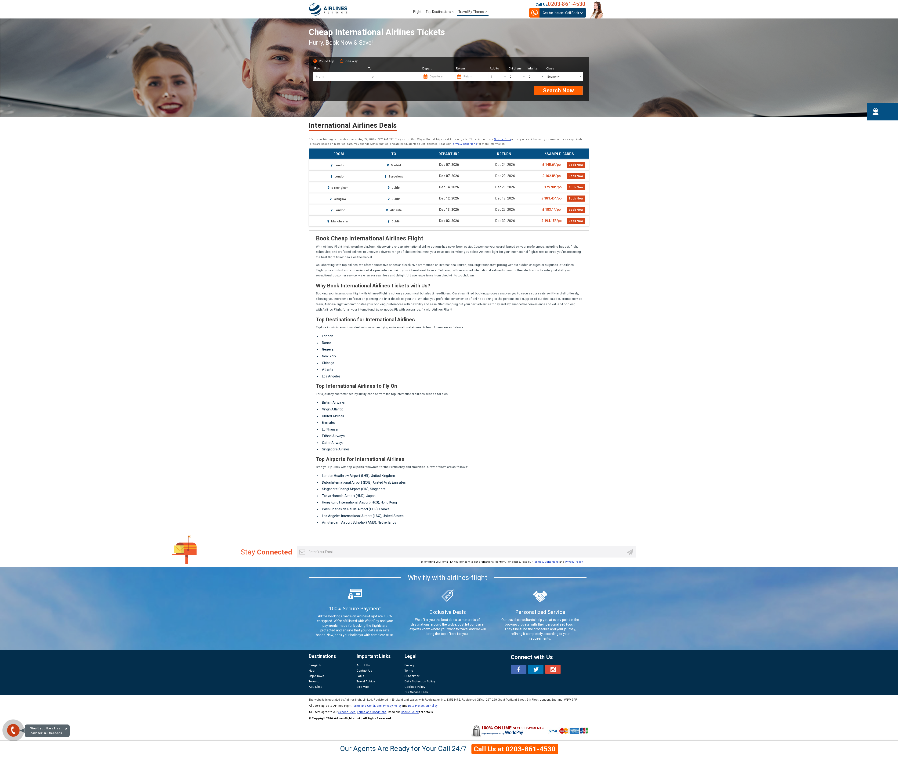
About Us (363, 665)
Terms (409, 670)
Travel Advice (366, 681)
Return (460, 68)
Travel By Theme (471, 12)
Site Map (363, 686)
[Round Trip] (315, 60)
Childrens (515, 68)
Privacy (409, 665)
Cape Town (316, 676)
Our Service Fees (416, 692)
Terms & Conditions (464, 143)
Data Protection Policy (420, 681)
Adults (494, 68)
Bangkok (315, 665)
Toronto (314, 681)
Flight (417, 12)
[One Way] (342, 60)
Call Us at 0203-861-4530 (515, 749)
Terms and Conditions (367, 705)
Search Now (558, 90)
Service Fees (502, 139)
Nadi (312, 670)
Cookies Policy (415, 686)
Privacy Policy (574, 561)
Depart (427, 68)
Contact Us (364, 670)
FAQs (360, 676)
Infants (532, 68)
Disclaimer (412, 676)
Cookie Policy (410, 712)
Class (550, 68)
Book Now (575, 165)
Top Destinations (439, 12)
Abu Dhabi (316, 686)
